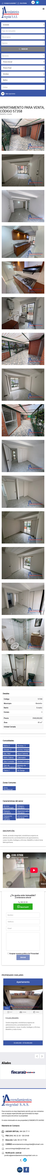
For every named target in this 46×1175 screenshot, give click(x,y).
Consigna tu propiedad (10, 3)
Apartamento (23, 981)
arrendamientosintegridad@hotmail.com (24, 1144)
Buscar (25, 49)
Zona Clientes (23, 3)
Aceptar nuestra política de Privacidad (24, 953)
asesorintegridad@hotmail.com (17, 1148)
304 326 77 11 (17, 1131)
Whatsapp (24, 907)
